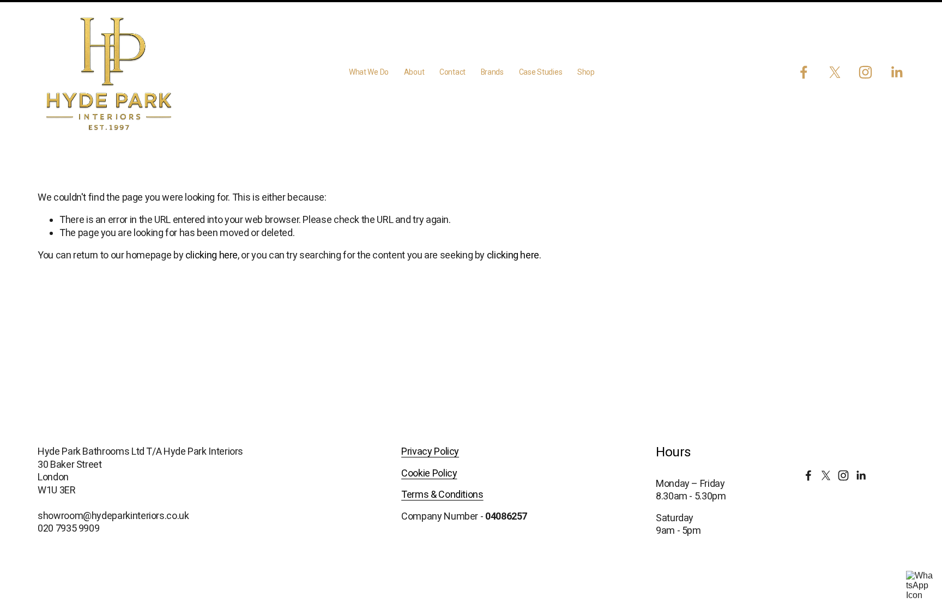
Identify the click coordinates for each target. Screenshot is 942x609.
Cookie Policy (429, 473)
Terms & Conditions (442, 494)
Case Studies (541, 72)
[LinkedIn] (896, 72)
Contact (452, 72)
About (414, 72)
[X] (835, 72)
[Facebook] (804, 72)
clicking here (211, 255)
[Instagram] (865, 72)
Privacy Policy (430, 451)
